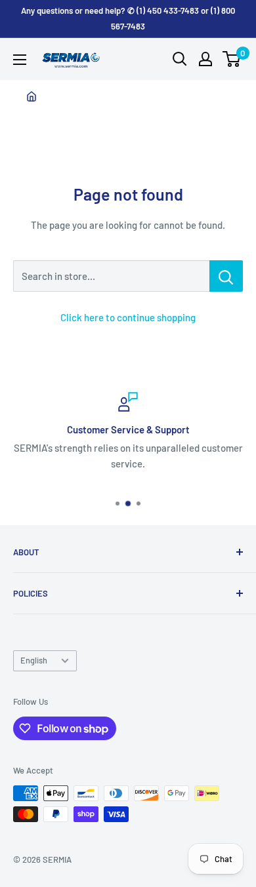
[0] (232, 59)
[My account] (205, 59)
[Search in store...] (226, 276)
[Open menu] (19, 59)
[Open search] (180, 59)
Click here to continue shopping (128, 317)
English (33, 660)
